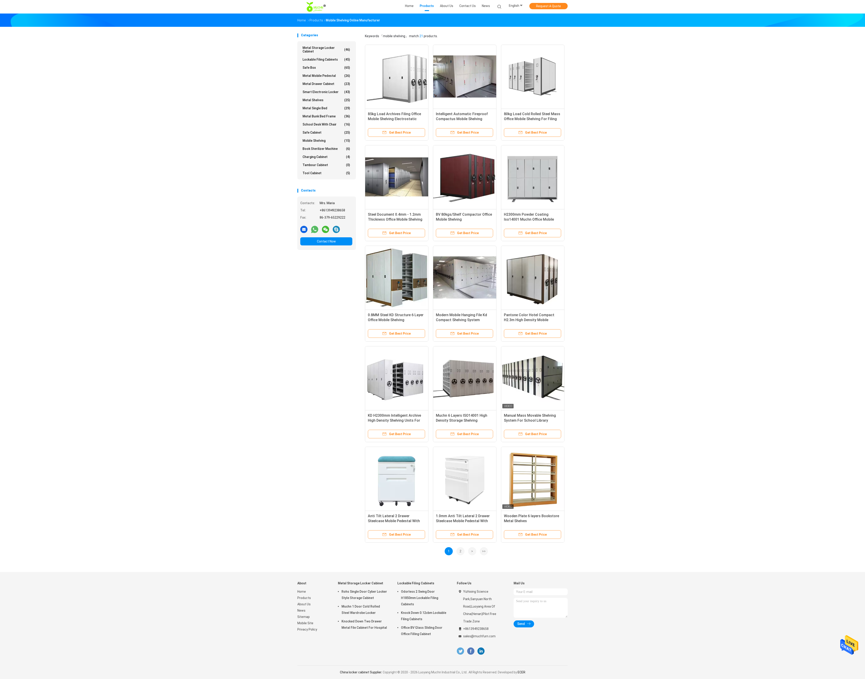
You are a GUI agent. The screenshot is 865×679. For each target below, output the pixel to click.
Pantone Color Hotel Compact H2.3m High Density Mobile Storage (529, 320)
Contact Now (326, 241)
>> (484, 551)
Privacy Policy (307, 629)
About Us (304, 604)
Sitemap (303, 617)
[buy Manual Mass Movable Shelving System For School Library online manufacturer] (532, 377)
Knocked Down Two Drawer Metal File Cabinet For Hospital (364, 624)
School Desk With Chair (326, 124)
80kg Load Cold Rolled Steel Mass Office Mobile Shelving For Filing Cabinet (532, 119)
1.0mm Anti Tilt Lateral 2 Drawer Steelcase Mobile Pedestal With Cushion (463, 521)
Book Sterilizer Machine (326, 149)
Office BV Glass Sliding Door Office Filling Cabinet (421, 631)
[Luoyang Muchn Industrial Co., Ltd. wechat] (325, 229)
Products (304, 598)
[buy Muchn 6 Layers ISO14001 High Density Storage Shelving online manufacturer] (464, 377)
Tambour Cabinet (326, 165)
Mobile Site (305, 623)
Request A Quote (548, 6)
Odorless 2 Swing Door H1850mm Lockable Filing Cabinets (419, 598)
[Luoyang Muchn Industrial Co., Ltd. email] (303, 229)
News (301, 610)
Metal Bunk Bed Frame (326, 116)
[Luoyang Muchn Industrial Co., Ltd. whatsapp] (314, 229)
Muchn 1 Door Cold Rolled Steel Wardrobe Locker (360, 610)
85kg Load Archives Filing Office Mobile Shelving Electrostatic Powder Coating (394, 119)
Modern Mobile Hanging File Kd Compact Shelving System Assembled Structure (461, 320)
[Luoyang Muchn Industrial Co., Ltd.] (317, 6)
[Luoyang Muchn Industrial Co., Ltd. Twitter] (460, 651)
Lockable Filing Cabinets (326, 59)
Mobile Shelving (326, 140)
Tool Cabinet (326, 173)
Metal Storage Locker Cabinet (326, 49)
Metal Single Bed (326, 108)
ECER (521, 672)
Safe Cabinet (326, 132)
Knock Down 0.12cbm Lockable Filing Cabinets (423, 616)
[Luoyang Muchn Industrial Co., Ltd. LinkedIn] (481, 651)
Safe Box (326, 67)
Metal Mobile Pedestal (326, 76)
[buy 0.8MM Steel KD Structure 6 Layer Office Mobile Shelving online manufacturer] (396, 277)
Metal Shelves (326, 100)
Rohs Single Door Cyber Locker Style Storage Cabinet (364, 595)
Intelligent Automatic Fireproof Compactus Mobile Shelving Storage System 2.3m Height (462, 119)
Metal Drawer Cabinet (326, 84)
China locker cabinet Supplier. (361, 672)
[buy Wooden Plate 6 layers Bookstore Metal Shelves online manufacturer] (532, 478)
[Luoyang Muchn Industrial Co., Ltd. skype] (336, 229)
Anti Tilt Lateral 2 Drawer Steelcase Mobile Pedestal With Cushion (394, 521)
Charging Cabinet (326, 157)
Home (301, 591)
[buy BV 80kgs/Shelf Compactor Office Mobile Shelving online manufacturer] (464, 176)
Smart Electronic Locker (326, 92)
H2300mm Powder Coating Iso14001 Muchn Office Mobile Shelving (529, 219)
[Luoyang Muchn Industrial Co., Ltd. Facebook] (470, 651)
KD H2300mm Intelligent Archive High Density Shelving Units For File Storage (394, 420)
